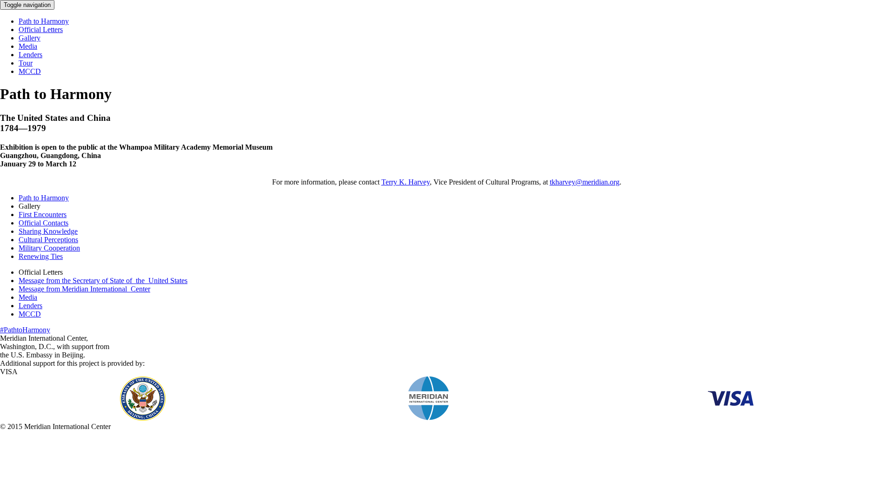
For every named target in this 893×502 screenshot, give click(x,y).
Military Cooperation (49, 248)
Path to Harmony (44, 21)
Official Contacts (43, 223)
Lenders (30, 55)
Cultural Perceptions (48, 240)
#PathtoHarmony (25, 330)
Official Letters (41, 29)
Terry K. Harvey (405, 182)
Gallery (29, 38)
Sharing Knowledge (48, 231)
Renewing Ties (41, 256)
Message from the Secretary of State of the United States (103, 280)
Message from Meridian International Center (84, 289)
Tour (26, 63)
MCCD (30, 71)
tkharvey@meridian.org (585, 182)
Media (28, 46)
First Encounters (43, 214)
